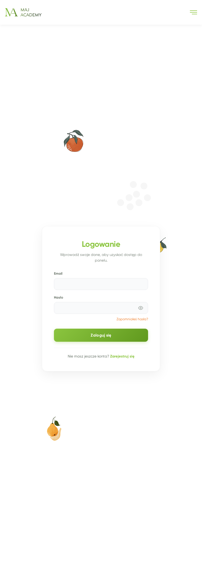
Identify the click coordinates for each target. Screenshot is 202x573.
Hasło (58, 297)
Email (58, 273)
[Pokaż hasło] (140, 308)
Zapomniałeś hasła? (132, 319)
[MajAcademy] (23, 12)
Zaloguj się (101, 335)
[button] (193, 12)
